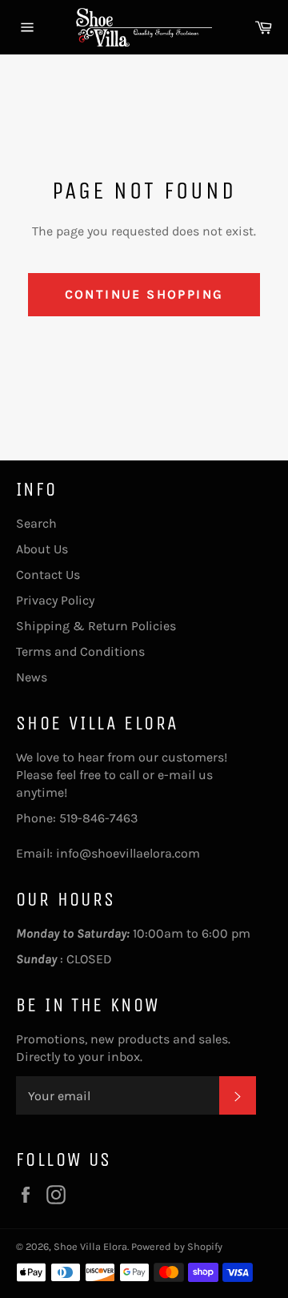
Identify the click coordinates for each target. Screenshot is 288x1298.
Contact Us (48, 574)
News (31, 677)
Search (36, 523)
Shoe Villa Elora (90, 1246)
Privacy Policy (55, 600)
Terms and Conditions (80, 651)
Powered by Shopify (176, 1246)
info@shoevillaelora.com (128, 853)
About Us (42, 549)
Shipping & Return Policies (96, 625)
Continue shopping (144, 294)
